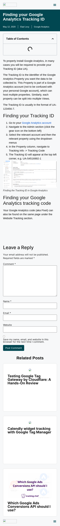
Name (7, 301)
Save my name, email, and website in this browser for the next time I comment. (25, 340)
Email (7, 313)
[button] (55, 5)
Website (7, 325)
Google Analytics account (36, 122)
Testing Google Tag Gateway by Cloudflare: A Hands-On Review (29, 379)
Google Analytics (41, 27)
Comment (9, 264)
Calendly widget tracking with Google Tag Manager (29, 430)
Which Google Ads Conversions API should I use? (29, 506)
